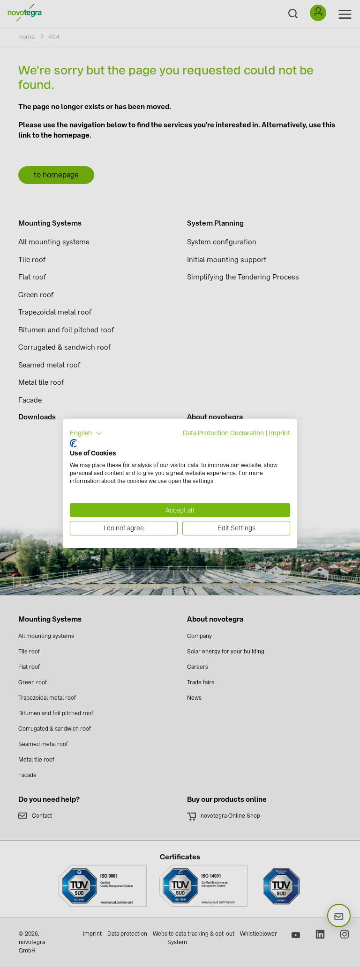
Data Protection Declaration (223, 433)
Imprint (279, 433)
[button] (86, 433)
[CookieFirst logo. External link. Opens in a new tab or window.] (73, 443)
